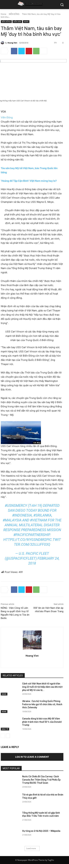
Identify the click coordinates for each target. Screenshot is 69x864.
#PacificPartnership (31, 535)
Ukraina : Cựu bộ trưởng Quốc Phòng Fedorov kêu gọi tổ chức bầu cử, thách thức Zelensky (42, 704)
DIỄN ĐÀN (17, 21)
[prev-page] (3, 736)
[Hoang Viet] (3, 42)
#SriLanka (42, 515)
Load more (31, 848)
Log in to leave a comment (32, 756)
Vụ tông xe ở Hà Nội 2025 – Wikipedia (41, 831)
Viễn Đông (7, 117)
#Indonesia (22, 515)
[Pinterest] (29, 51)
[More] (43, 51)
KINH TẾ (5, 729)
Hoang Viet (12, 42)
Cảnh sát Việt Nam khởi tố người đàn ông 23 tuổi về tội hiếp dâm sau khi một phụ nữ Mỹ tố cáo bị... (42, 686)
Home (3, 14)
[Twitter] (21, 51)
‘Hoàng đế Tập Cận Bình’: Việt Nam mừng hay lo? (29, 180)
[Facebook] (14, 51)
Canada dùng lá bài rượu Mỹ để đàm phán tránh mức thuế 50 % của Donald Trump (42, 721)
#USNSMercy (16, 506)
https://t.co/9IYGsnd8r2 (24, 540)
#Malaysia (12, 520)
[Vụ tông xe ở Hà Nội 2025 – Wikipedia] (10, 836)
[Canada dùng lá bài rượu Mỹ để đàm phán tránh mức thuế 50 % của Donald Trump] (10, 723)
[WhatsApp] (36, 51)
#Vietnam (38, 520)
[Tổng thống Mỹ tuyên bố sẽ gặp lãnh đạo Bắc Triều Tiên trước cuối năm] (10, 818)
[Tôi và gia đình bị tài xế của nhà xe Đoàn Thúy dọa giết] (10, 799)
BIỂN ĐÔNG (14, 14)
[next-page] (8, 736)
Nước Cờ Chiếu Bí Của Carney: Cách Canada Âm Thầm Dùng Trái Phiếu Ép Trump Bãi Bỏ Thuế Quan (41, 779)
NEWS (26, 21)
